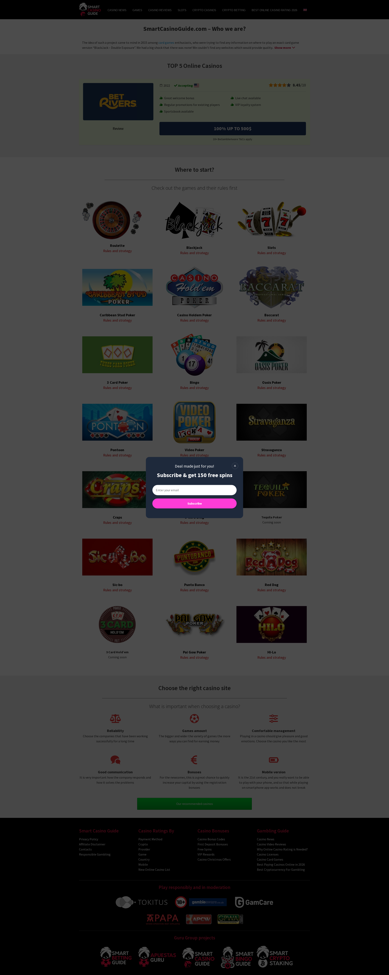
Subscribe (194, 503)
